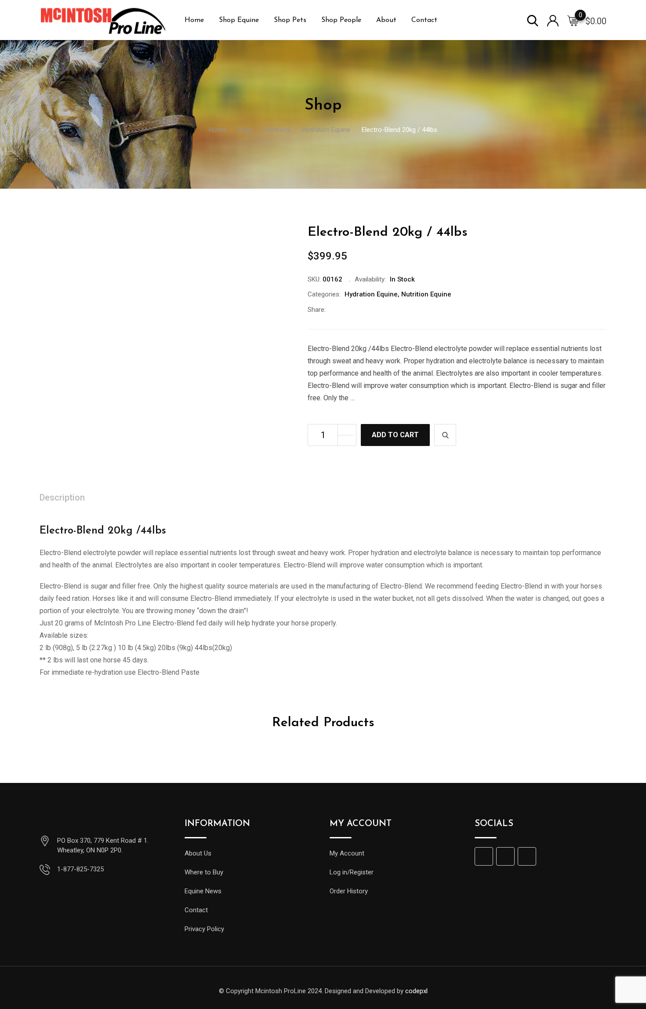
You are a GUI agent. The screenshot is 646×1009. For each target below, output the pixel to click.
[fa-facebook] (332, 310)
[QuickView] (445, 435)
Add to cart (395, 435)
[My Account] (553, 20)
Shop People (341, 20)
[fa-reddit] (389, 310)
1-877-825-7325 (80, 869)
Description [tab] (62, 497)
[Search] (532, 20)
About (386, 20)
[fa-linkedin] (360, 310)
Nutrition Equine (426, 294)
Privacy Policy (204, 929)
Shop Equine (239, 20)
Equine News (203, 891)
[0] (573, 20)
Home (194, 20)
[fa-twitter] (346, 310)
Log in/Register (352, 872)
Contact (424, 20)
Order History (349, 891)
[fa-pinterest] (374, 310)
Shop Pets (290, 20)
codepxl (416, 991)
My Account (347, 853)
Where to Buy (204, 872)
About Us (198, 853)
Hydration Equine (371, 294)
